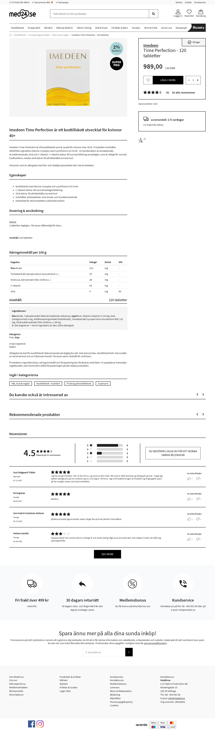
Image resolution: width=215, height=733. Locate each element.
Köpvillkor (115, 698)
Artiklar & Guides (68, 687)
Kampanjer (63, 2)
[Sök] (153, 13)
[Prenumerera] (129, 652)
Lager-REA (65, 691)
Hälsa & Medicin (64, 27)
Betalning (115, 694)
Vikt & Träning (84, 27)
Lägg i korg (168, 80)
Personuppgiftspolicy (121, 701)
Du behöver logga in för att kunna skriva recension (173, 453)
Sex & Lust (166, 27)
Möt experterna (17, 683)
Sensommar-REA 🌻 (43, 2)
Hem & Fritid (150, 27)
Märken (179, 2)
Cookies (114, 705)
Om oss (13, 680)
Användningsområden (39, 35)
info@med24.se (176, 698)
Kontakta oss (117, 680)
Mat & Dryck (101, 27)
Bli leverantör (16, 691)
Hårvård (48, 27)
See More (107, 554)
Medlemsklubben (18, 687)
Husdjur (136, 27)
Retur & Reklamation (121, 691)
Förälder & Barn (119, 27)
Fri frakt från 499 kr (20, 2)
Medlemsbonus (118, 683)
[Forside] (10, 35)
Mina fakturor (16, 694)
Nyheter (64, 683)
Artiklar (188, 2)
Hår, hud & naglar (61, 35)
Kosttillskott (17, 27)
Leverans (115, 687)
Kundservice (200, 2)
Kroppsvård (34, 27)
